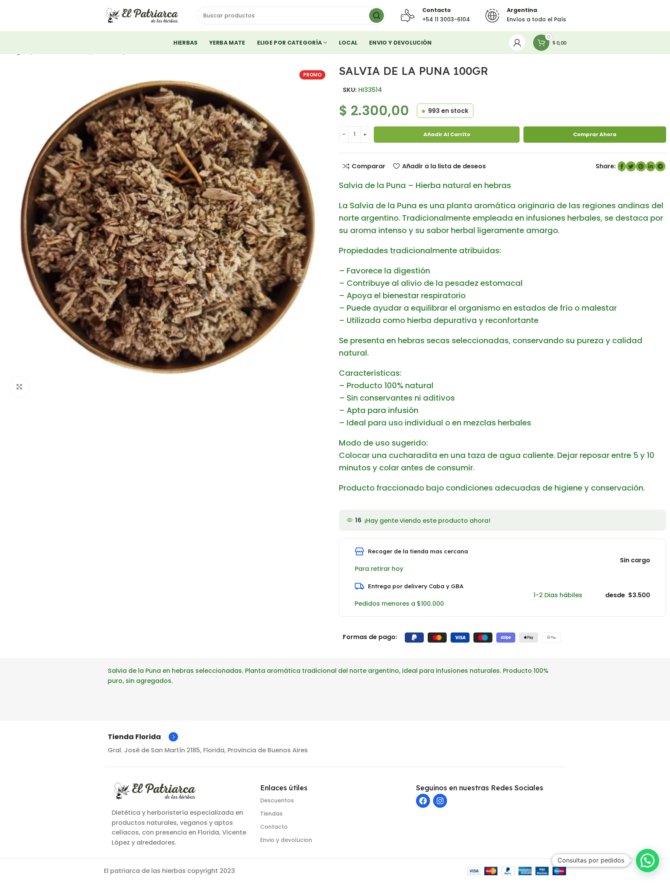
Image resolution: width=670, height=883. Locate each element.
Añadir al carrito (446, 134)
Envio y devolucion (286, 840)
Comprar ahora (594, 134)
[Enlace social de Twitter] (631, 166)
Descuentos (277, 800)
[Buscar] (376, 15)
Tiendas (271, 813)
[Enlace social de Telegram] (660, 166)
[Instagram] (440, 801)
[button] (647, 860)
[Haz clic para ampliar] (19, 386)
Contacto (274, 827)
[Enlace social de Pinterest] (641, 166)
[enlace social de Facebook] (622, 166)
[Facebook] (423, 801)
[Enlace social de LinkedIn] (650, 166)
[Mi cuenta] (517, 42)
